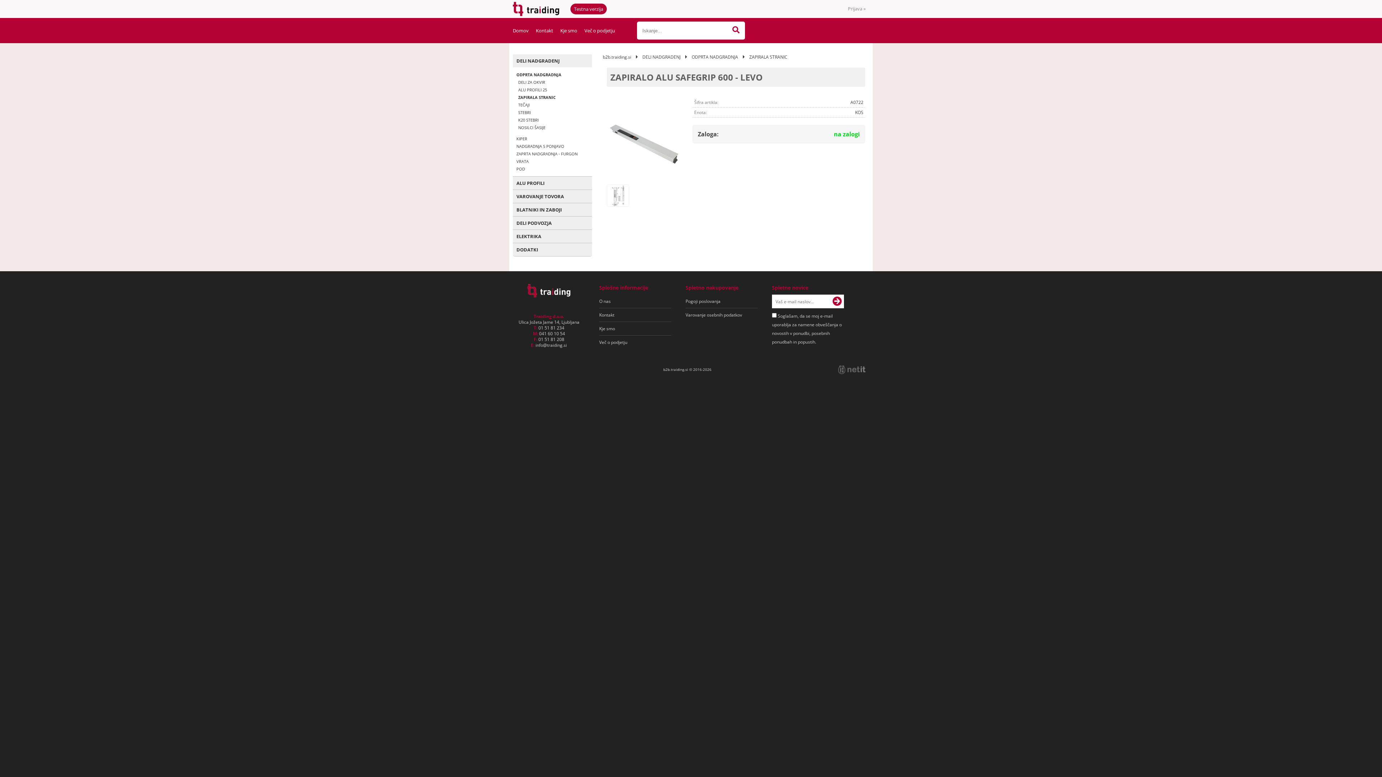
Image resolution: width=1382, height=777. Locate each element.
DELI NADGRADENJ (538, 61)
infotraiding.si (551, 345)
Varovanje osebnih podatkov (714, 315)
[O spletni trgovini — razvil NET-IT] (852, 369)
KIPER (521, 138)
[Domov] (548, 295)
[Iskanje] (736, 31)
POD (520, 169)
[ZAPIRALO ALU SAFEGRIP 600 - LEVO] (643, 144)
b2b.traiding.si (617, 57)
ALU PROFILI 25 (532, 89)
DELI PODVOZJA (534, 223)
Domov (521, 30)
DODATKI (527, 249)
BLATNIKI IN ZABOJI (539, 209)
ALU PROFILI (530, 183)
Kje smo (568, 30)
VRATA (522, 161)
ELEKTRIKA (528, 236)
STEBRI (524, 112)
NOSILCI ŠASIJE (532, 127)
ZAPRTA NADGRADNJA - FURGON (547, 153)
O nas (605, 301)
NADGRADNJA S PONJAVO (540, 146)
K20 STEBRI (528, 120)
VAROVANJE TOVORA (540, 196)
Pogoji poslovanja (703, 301)
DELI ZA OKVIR (531, 82)
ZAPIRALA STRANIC (537, 97)
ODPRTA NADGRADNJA (538, 74)
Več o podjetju (599, 30)
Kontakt (544, 30)
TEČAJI (524, 105)
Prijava (857, 8)
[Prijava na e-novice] (837, 301)
